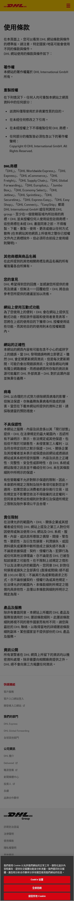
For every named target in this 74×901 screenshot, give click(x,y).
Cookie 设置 (37, 879)
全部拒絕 (37, 888)
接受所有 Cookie (37, 896)
